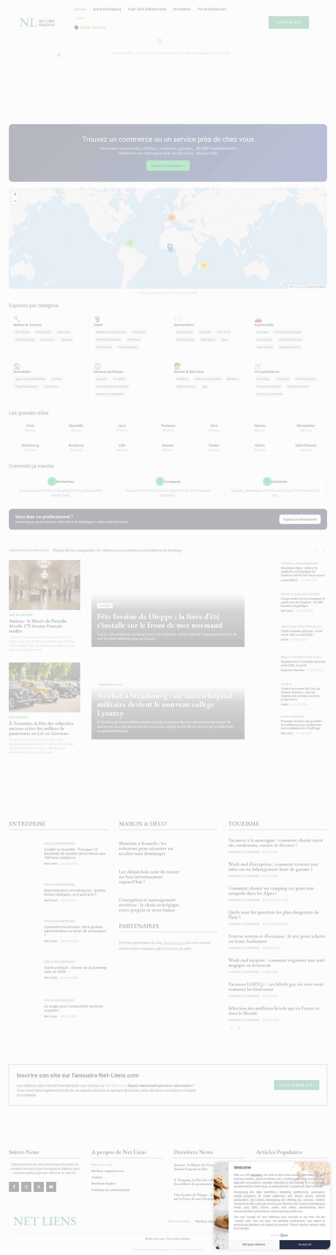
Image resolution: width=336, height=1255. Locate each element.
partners (256, 1175)
